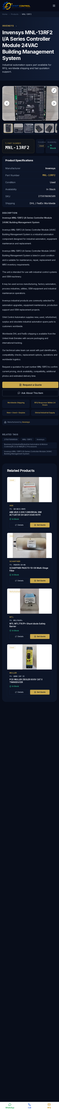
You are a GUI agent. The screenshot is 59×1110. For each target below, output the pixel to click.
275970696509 (10, 439)
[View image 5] (49, 128)
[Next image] (54, 103)
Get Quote (41, 525)
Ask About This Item (32, 393)
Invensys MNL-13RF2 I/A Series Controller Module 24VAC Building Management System (28, 452)
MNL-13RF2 (27, 439)
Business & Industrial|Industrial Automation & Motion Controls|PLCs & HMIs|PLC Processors (26, 445)
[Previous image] (6, 103)
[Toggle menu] (54, 5)
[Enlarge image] (54, 90)
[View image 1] (8, 128)
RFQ (49, 1108)
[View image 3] (28, 128)
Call (29, 1108)
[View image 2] (18, 128)
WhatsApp (9, 1108)
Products (14, 14)
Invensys (40, 439)
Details (20, 525)
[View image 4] (39, 128)
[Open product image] (30, 103)
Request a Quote (32, 384)
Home (4, 14)
